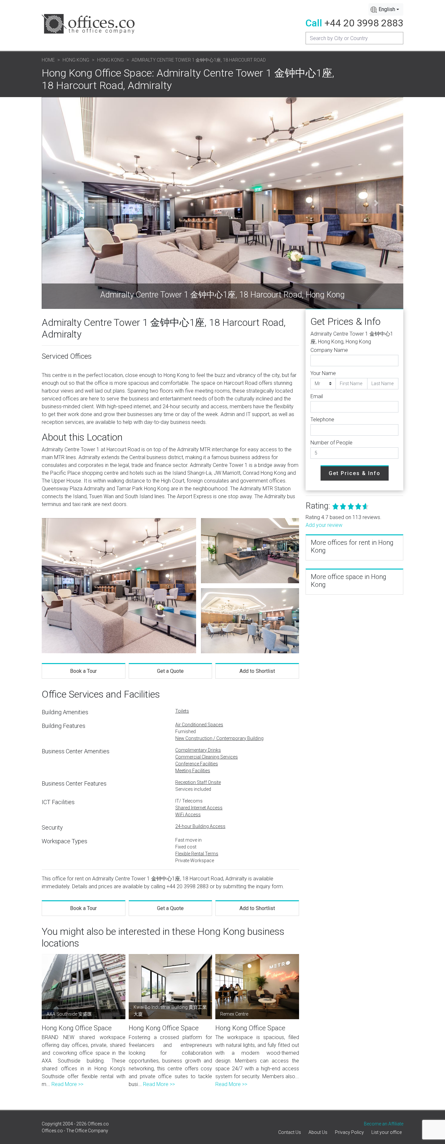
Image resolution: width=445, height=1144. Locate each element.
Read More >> (67, 1084)
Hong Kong (76, 60)
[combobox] (385, 9)
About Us (318, 1132)
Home (48, 60)
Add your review (324, 525)
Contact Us (289, 1132)
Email (316, 396)
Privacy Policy (349, 1132)
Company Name (329, 350)
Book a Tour (83, 671)
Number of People (331, 443)
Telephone (322, 419)
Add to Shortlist (257, 671)
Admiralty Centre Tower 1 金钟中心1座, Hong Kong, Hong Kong (351, 338)
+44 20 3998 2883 (363, 23)
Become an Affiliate (383, 1123)
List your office (386, 1132)
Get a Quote (170, 671)
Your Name (323, 373)
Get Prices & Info (354, 473)
